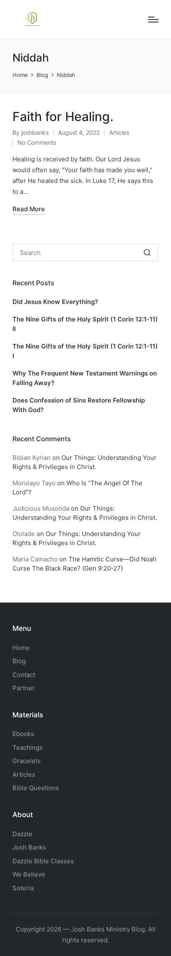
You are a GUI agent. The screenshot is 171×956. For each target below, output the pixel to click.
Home (21, 648)
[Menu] (153, 19)
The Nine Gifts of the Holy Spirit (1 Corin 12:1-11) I (85, 351)
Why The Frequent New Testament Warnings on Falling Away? (84, 378)
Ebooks (23, 734)
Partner (23, 688)
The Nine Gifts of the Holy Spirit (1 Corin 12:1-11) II (85, 324)
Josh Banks (29, 847)
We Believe (28, 874)
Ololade (23, 534)
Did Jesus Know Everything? (55, 302)
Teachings (27, 747)
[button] (147, 252)
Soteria (23, 888)
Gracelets (26, 761)
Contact (23, 675)
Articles (119, 132)
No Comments (36, 142)
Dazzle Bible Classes (43, 861)
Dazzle (22, 834)
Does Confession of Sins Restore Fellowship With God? (78, 405)
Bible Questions (35, 788)
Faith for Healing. (62, 116)
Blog (19, 661)
